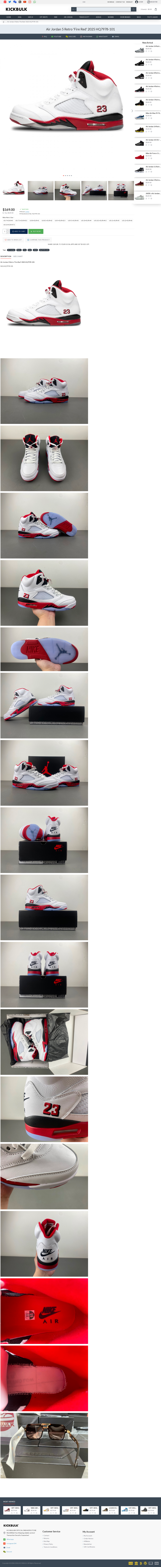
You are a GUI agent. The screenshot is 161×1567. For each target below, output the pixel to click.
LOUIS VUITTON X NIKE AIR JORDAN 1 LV (113, 1508)
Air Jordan (11, 250)
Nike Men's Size (8, 217)
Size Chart (18, 256)
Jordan (27, 211)
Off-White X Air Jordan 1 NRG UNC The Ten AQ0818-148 (133, 1508)
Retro (19, 250)
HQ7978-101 (44, 250)
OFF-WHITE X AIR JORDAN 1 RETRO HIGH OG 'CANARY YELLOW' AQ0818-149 (54, 1508)
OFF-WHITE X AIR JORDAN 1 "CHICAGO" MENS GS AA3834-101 (15, 1508)
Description (5, 256)
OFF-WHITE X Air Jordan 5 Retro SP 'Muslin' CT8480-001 (152, 1508)
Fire (24, 250)
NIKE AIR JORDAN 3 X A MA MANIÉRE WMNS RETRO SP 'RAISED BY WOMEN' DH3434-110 (35, 1508)
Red (29, 250)
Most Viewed (9, 1502)
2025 (35, 250)
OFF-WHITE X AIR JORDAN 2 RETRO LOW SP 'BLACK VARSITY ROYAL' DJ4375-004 (94, 1508)
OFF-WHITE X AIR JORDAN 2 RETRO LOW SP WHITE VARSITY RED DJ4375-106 (74, 1508)
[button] (2, 111)
